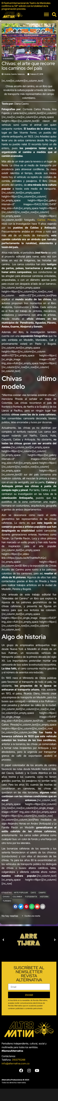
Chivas (6, 896)
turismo (7, 901)
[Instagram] (29, 1070)
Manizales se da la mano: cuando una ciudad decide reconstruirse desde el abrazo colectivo (29, 6)
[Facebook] (21, 1070)
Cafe (33, 892)
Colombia (17, 896)
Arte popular (21, 892)
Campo (42, 892)
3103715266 (18, 1059)
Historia (44, 896)
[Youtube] (37, 1070)
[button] (15, 906)
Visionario (8, 58)
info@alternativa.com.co (15, 1063)
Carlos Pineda (46, 219)
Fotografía (31, 896)
